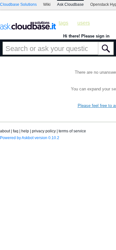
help (25, 131)
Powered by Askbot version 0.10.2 (29, 138)
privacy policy (44, 131)
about (5, 131)
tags (63, 23)
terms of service (72, 131)
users (83, 23)
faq (15, 131)
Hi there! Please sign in (86, 36)
